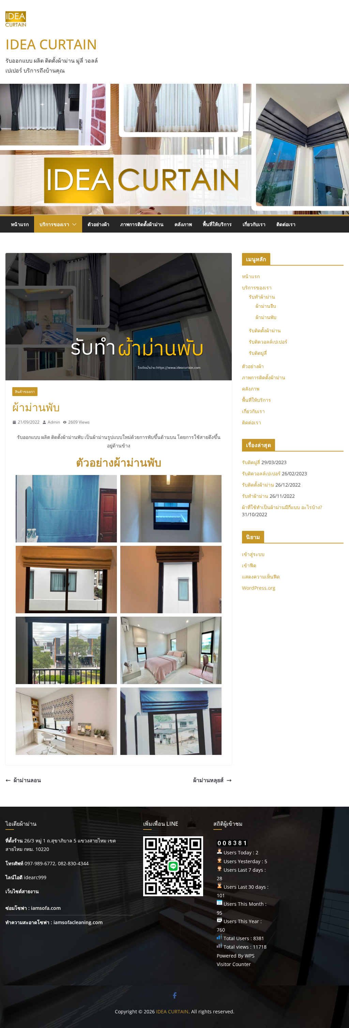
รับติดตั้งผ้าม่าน (265, 330)
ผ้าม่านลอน (27, 780)
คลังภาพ (183, 224)
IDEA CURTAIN (51, 44)
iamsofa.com (46, 908)
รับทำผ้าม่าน (262, 297)
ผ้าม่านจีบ (266, 306)
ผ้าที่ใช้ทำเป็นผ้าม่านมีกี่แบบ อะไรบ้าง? (282, 507)
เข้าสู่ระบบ (253, 554)
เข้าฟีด (249, 565)
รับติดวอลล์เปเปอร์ (268, 341)
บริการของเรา (54, 224)
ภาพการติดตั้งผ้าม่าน (142, 224)
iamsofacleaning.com (78, 922)
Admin (54, 422)
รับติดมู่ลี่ (258, 353)
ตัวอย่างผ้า (98, 224)
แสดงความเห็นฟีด (261, 576)
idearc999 (35, 877)
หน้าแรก (20, 224)
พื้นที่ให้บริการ (217, 224)
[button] (73, 224)
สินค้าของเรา (25, 391)
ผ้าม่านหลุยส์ (208, 780)
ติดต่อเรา (285, 224)
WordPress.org (258, 588)
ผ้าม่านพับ (266, 317)
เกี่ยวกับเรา (254, 224)
